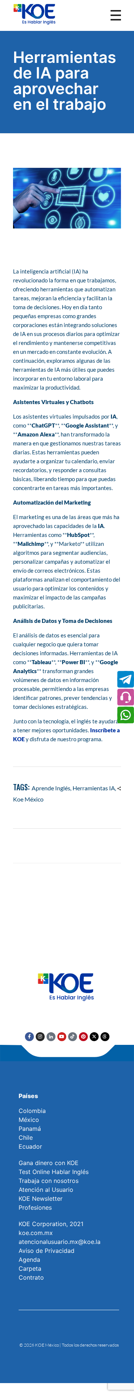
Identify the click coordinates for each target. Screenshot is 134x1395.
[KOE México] (35, 14)
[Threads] (104, 1036)
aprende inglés (51, 787)
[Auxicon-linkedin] (51, 1036)
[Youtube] (61, 1036)
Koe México (28, 799)
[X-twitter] (94, 1036)
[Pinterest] (83, 1036)
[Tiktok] (72, 1036)
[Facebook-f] (29, 1036)
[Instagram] (40, 1036)
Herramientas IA (94, 787)
